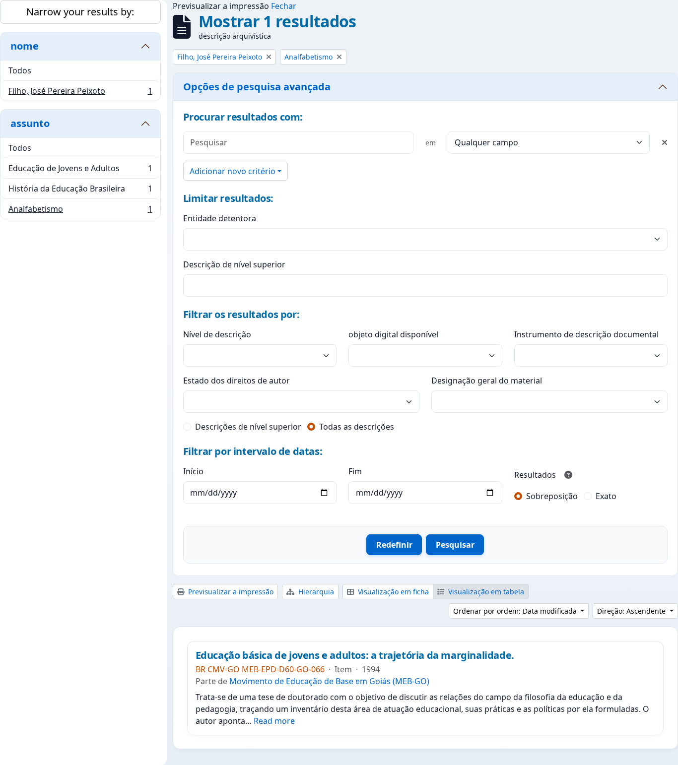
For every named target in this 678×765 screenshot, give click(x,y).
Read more (274, 720)
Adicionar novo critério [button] (232, 171)
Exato (606, 496)
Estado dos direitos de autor (236, 380)
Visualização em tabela (485, 591)
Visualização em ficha (392, 591)
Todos (19, 70)
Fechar (283, 5)
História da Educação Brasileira (80, 191)
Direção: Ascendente (632, 611)
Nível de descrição (217, 334)
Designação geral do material (486, 380)
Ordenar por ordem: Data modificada (516, 611)
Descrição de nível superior (234, 264)
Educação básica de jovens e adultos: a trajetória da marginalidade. (355, 655)
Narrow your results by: (80, 11)
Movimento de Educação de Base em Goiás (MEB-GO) (329, 681)
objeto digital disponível (393, 334)
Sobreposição (552, 496)
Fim (355, 471)
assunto (30, 123)
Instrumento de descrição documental (586, 334)
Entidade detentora (219, 218)
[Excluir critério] (665, 142)
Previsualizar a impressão (229, 591)
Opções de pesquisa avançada (257, 86)
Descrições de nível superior (248, 426)
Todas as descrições (356, 426)
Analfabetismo (80, 211)
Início (193, 471)
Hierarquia (315, 591)
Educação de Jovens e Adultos (80, 171)
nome (24, 46)
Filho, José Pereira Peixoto (80, 93)
